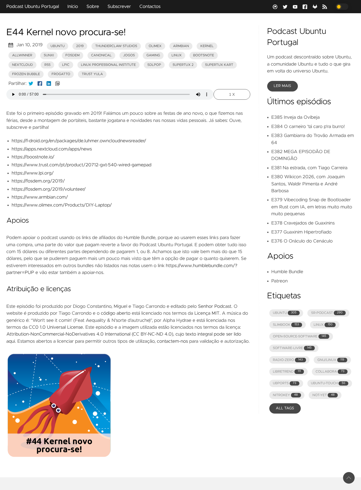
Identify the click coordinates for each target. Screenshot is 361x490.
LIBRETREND (287, 371)
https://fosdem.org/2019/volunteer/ (49, 189)
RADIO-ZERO (288, 360)
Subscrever (119, 6)
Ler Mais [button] (282, 86)
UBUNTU (284, 313)
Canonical (101, 55)
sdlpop (154, 65)
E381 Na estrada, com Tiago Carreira (309, 168)
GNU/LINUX (330, 360)
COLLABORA (330, 371)
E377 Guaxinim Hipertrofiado (301, 232)
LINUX (323, 325)
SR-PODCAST (327, 313)
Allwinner (22, 55)
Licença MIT (206, 313)
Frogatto (61, 74)
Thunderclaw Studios (116, 46)
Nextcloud (22, 65)
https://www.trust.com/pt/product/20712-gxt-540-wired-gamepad (81, 165)
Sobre (92, 6)
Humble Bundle (287, 271)
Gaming (153, 55)
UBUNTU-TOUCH (328, 383)
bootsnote (203, 55)
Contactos (149, 6)
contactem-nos (172, 341)
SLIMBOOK (286, 325)
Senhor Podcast (214, 306)
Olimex (155, 46)
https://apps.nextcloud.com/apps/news (52, 149)
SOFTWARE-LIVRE (292, 348)
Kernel (207, 46)
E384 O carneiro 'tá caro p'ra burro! (308, 126)
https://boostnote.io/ (33, 157)
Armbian (181, 46)
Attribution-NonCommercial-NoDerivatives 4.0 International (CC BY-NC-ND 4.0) (89, 334)
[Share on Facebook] (39, 83)
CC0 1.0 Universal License (56, 327)
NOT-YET (323, 395)
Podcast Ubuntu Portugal (32, 6)
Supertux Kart (219, 65)
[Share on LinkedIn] (48, 83)
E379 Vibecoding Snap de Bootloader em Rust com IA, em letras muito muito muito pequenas (311, 207)
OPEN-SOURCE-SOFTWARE (299, 336)
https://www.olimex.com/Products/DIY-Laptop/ (62, 205)
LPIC (66, 65)
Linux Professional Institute (108, 65)
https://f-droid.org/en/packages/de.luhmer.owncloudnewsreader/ (79, 141)
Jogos (129, 55)
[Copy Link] (57, 83)
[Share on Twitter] (30, 83)
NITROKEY (285, 395)
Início (72, 6)
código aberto (116, 313)
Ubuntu (57, 46)
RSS (47, 65)
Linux (177, 55)
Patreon (279, 281)
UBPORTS (284, 383)
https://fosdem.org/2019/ (38, 181)
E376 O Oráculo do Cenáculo (302, 241)
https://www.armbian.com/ (40, 197)
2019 (80, 46)
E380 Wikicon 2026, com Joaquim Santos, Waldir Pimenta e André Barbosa (308, 184)
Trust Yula (92, 74)
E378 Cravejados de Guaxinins (303, 223)
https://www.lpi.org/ (33, 173)
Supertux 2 (183, 65)
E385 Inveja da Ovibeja (295, 117)
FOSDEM (73, 55)
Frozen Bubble (26, 74)
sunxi (49, 55)
